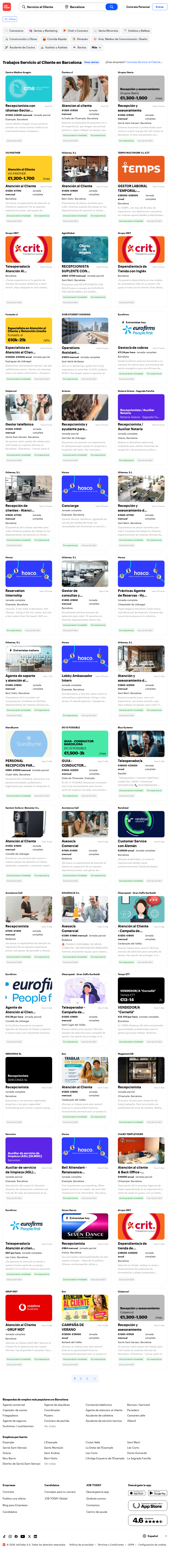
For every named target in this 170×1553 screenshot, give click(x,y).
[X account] (29, 1536)
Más (94, 47)
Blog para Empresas (15, 1505)
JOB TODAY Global (55, 1498)
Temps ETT (124, 974)
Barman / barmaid (138, 1404)
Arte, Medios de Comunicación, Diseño (122, 39)
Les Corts (133, 1447)
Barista (82, 47)
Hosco (65, 472)
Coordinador (52, 1410)
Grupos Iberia (125, 72)
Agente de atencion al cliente (104, 1410)
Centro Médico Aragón (18, 72)
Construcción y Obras (23, 39)
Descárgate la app (97, 1491)
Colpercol (11, 391)
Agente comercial (14, 1404)
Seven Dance (69, 1210)
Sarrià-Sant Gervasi (15, 1447)
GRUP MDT (11, 1291)
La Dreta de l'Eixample (99, 1447)
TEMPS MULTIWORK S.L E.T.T (133, 152)
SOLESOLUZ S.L (71, 892)
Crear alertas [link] (91, 62)
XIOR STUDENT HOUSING (76, 314)
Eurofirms (123, 314)
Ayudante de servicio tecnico (104, 1420)
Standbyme (11, 727)
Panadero (133, 1410)
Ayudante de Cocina (22, 47)
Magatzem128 (125, 1053)
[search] (112, 7)
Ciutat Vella (93, 1442)
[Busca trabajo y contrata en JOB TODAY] (7, 7)
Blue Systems (125, 727)
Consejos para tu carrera (60, 1491)
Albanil (131, 1420)
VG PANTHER (12, 152)
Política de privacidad (81, 1544)
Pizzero (48, 1415)
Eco (64, 1053)
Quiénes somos (96, 1498)
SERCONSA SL (13, 1053)
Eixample (8, 1442)
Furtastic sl (11, 314)
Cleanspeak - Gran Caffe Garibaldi (137, 892)
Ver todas (50, 1426)
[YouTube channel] (23, 1536)
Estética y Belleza (139, 30)
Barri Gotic (50, 1458)
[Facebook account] (16, 1536)
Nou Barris (9, 1458)
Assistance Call (70, 807)
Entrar (160, 6)
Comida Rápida (57, 39)
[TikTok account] (4, 1536)
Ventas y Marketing (45, 30)
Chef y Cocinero (78, 30)
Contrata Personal (138, 6)
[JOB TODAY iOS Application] (136, 1493)
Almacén (82, 39)
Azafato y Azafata (56, 47)
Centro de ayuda (96, 1511)
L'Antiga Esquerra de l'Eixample (105, 1458)
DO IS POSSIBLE (71, 727)
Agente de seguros (14, 1420)
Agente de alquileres (57, 1404)
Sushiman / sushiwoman (18, 1426)
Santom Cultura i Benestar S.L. (22, 807)
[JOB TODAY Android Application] (157, 1493)
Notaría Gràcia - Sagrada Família (136, 391)
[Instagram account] (10, 1536)
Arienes (66, 391)
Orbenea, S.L (69, 152)
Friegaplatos (10, 1415)
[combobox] (44, 7)
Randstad (123, 807)
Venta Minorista (108, 30)
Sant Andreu (52, 1452)
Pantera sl (67, 72)
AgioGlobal (68, 233)
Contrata (8, 1491)
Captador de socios (15, 1410)
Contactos (93, 1505)
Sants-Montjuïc (53, 1447)
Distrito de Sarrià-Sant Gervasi (21, 1463)
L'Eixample (50, 1442)
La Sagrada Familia (139, 1458)
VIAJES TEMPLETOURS (130, 1134)
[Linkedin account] (35, 1536)
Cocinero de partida (56, 1420)
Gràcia (7, 1452)
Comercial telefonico (99, 1404)
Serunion (10, 1134)
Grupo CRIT (12, 233)
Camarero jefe (136, 1415)
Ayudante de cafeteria (99, 1415)
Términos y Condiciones (111, 1544)
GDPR (131, 1544)
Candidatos (10, 1511)
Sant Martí (133, 1442)
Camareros (16, 30)
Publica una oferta (14, 1498)
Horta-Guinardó (137, 1452)
